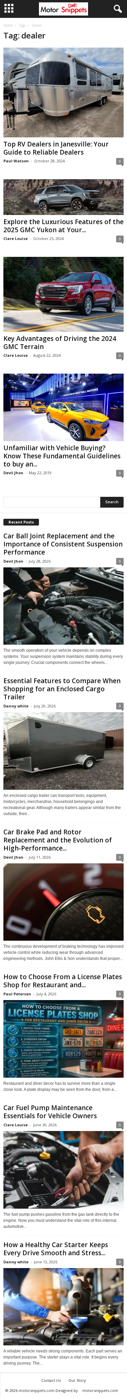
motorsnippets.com (100, 1390)
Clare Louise (15, 238)
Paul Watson (16, 160)
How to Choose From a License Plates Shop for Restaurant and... (62, 980)
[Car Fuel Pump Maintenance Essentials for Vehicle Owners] (63, 1170)
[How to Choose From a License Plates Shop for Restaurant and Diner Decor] (63, 1039)
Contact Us (51, 1380)
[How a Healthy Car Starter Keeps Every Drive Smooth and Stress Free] (63, 1307)
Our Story (77, 1380)
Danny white (15, 705)
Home (8, 25)
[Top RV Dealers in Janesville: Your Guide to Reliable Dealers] (63, 92)
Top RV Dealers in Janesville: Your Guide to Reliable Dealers (56, 148)
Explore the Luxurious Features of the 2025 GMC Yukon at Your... (63, 225)
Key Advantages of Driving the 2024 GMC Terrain (59, 342)
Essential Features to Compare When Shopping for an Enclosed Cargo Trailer (62, 688)
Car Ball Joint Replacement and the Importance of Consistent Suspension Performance (63, 544)
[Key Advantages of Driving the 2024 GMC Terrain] (63, 294)
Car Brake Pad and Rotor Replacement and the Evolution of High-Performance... (57, 840)
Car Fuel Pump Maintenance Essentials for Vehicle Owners (50, 1111)
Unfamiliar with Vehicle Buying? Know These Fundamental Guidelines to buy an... (62, 455)
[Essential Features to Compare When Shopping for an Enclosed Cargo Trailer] (63, 751)
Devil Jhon (13, 472)
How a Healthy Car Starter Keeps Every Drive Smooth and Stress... (55, 1248)
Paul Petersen (17, 993)
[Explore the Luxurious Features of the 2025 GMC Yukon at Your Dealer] (63, 197)
